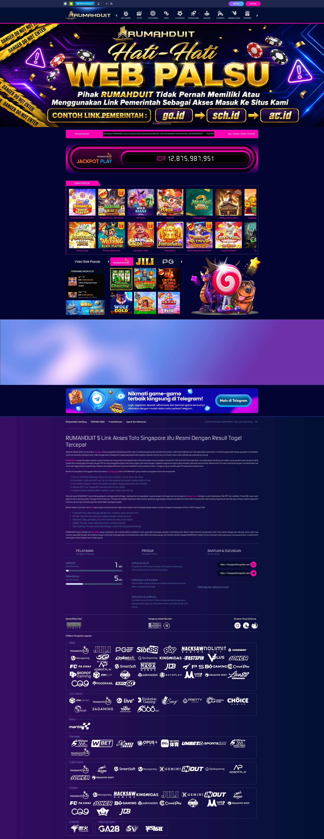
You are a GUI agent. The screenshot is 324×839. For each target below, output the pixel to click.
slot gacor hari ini (191, 496)
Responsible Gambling (76, 421)
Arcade (207, 18)
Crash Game (193, 18)
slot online (95, 532)
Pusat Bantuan (115, 421)
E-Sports (220, 18)
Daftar (253, 4)
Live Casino (153, 18)
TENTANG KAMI (98, 421)
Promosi (247, 18)
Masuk (236, 4)
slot (92, 507)
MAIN (84, 202)
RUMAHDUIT (71, 460)
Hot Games (126, 18)
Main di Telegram (86, 4)
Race (166, 18)
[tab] (121, 261)
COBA (123, 275)
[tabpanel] (162, 75)
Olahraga (180, 18)
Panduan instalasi (294, 359)
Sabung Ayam (234, 18)
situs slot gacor (112, 471)
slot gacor (98, 452)
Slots (139, 18)
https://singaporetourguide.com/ (235, 564)
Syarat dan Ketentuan (136, 421)
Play (106, 161)
